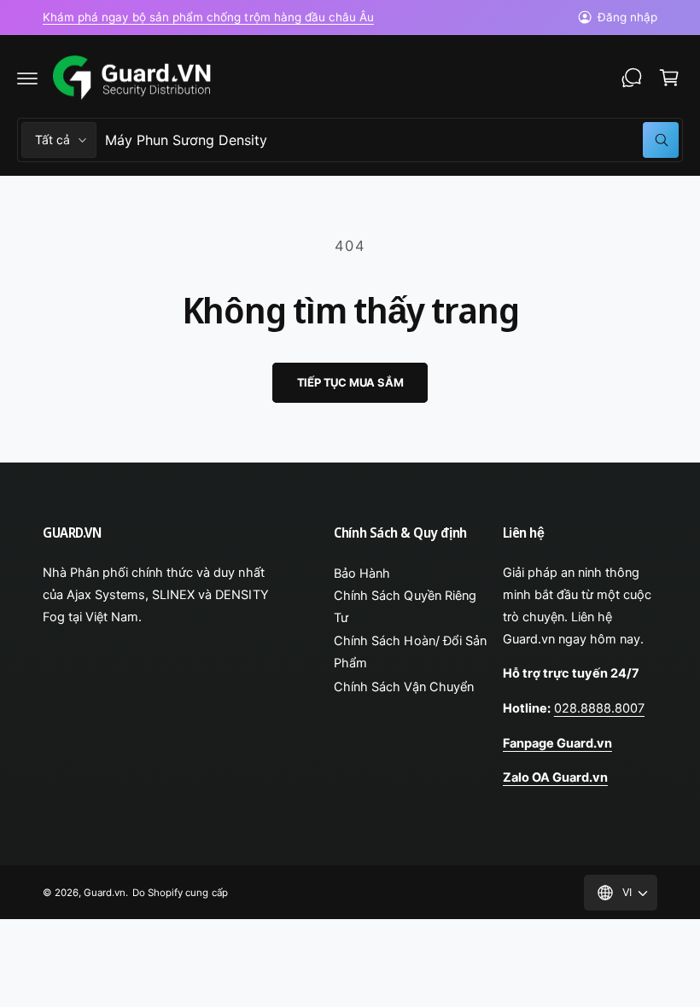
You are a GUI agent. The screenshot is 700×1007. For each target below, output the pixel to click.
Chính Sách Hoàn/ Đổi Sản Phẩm (410, 652)
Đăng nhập (627, 17)
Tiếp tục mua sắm (350, 382)
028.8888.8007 (599, 708)
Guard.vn (104, 893)
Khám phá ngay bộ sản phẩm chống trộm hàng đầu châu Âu (208, 17)
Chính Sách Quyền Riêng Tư (404, 607)
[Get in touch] (631, 77)
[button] (27, 77)
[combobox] (392, 140)
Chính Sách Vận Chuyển (403, 687)
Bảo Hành (362, 573)
